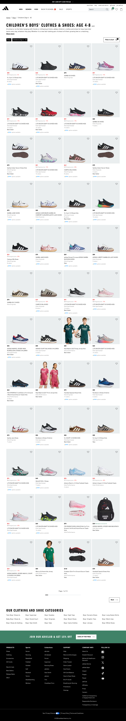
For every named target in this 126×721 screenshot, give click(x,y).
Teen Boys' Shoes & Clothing (13, 615)
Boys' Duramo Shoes (90, 615)
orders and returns (103, 5)
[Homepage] (5, 8)
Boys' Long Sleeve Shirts (110, 615)
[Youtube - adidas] (110, 678)
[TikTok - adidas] (110, 673)
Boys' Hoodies (49, 615)
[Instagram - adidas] (110, 657)
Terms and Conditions (76, 713)
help (95, 5)
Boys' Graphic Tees (89, 619)
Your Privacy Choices (49, 713)
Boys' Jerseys (87, 623)
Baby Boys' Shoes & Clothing (13, 619)
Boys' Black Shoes (70, 619)
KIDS (36, 9)
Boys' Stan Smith (31, 623)
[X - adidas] (110, 663)
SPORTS (69, 9)
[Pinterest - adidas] (110, 668)
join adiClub (120, 5)
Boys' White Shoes (108, 623)
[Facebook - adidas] (110, 652)
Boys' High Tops (69, 615)
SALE (61, 9)
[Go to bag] (121, 9)
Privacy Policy (65, 713)
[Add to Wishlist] (31, 47)
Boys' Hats (48, 623)
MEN (20, 9)
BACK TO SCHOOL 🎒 (48, 9)
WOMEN (28, 9)
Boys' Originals (50, 619)
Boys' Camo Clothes (70, 623)
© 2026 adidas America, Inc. (63, 718)
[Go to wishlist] (116, 9)
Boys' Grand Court (31, 619)
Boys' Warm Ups (108, 619)
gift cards (112, 5)
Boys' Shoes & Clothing (14, 623)
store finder (90, 5)
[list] (54, 39)
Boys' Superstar (31, 615)
